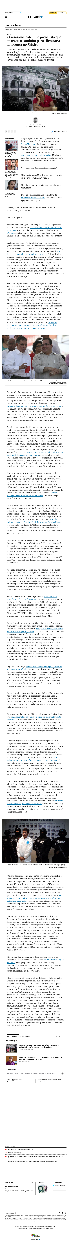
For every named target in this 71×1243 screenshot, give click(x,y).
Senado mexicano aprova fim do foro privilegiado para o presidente (11, 154)
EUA (36, 29)
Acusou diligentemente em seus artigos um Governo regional (34, 406)
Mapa (54, 1226)
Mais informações (11, 1081)
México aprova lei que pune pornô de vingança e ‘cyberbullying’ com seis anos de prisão (39, 1046)
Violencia (41, 1073)
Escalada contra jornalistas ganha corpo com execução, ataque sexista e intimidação (11, 174)
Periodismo (10, 1073)
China (32, 29)
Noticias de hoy (49, 1228)
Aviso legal (31, 1226)
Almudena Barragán (24, 1049)
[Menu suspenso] (6, 17)
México (9, 34)
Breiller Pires (22, 1061)
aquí (43, 1082)
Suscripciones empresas (34, 1228)
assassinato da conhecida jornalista (36, 155)
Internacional (13, 25)
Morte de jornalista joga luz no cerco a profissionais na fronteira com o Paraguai (40, 1058)
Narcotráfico (34, 1073)
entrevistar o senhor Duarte (33, 197)
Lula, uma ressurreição (15, 1153)
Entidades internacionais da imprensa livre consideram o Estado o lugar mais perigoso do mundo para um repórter (34, 325)
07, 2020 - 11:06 (39, 126)
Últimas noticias (10, 1146)
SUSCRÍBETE (53, 12)
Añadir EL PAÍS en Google (59, 131)
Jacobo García (35, 125)
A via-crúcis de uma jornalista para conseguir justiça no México (11, 194)
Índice (44, 1228)
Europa (20, 29)
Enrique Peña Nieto (50, 1073)
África (15, 29)
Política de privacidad (47, 1226)
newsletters (9, 1182)
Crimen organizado (25, 1073)
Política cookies (38, 1226)
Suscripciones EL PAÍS (23, 1228)
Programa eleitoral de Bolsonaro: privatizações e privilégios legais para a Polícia (32, 1161)
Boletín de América (11, 1186)
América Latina (8, 29)
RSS (41, 1228)
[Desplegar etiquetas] (62, 1073)
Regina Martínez (28, 144)
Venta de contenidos (24, 1226)
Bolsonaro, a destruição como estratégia (20, 1149)
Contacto (17, 1226)
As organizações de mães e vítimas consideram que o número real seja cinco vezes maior (35, 898)
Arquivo (40, 1182)
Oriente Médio (26, 29)
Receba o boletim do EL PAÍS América (20, 1036)
